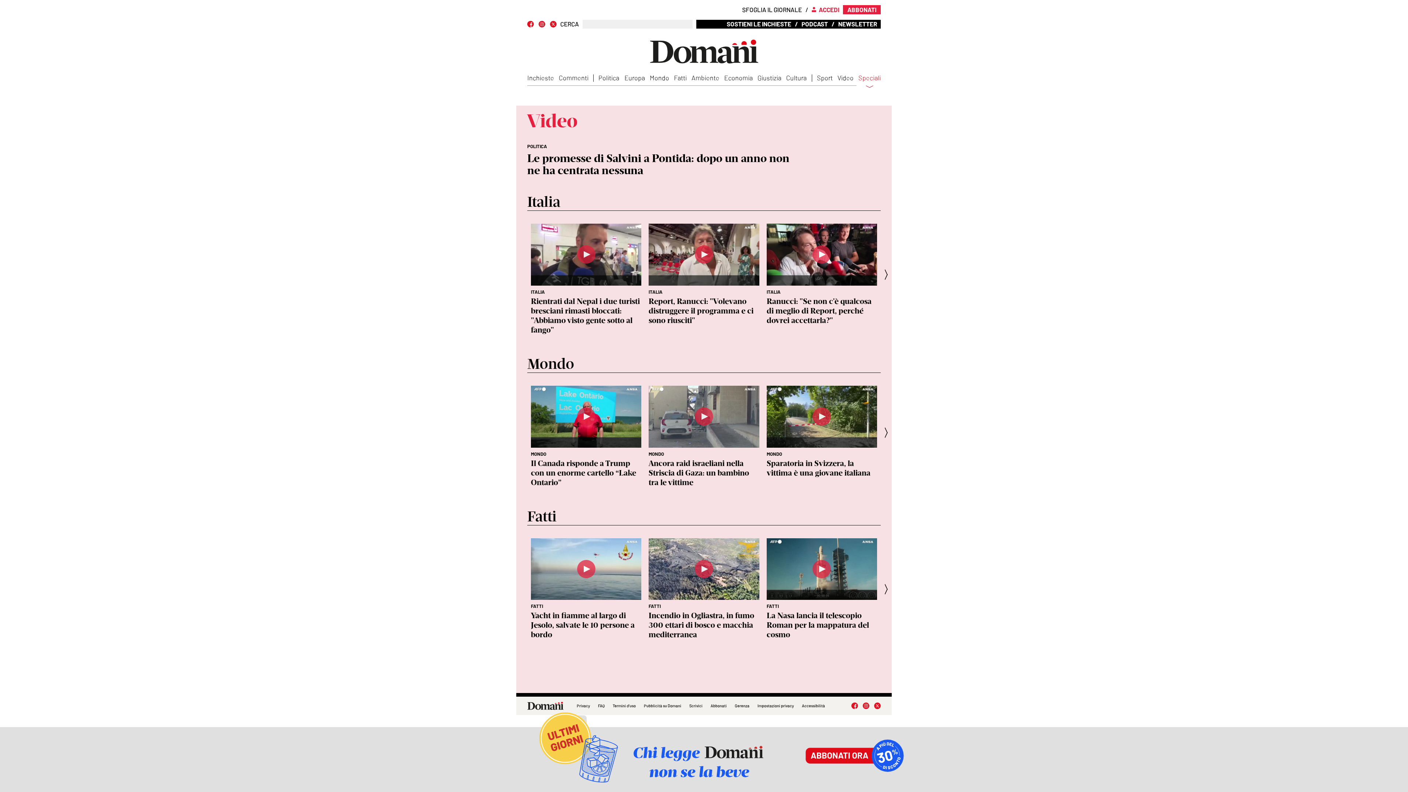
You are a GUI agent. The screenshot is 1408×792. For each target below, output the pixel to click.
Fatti (680, 78)
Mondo (659, 78)
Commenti (573, 78)
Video (845, 78)
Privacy (583, 705)
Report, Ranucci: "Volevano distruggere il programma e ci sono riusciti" (701, 311)
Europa (634, 78)
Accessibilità (813, 705)
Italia (538, 292)
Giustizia (769, 78)
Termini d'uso (624, 705)
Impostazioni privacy (776, 705)
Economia (738, 78)
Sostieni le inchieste (759, 23)
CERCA (569, 24)
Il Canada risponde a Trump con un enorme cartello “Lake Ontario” (583, 473)
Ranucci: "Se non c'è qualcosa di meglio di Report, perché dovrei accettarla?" (819, 311)
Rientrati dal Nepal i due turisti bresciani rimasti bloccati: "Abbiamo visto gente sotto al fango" (585, 315)
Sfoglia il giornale (772, 9)
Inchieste (540, 78)
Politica (608, 78)
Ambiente (705, 78)
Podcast (815, 23)
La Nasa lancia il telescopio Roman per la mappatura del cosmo (818, 625)
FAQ (601, 705)
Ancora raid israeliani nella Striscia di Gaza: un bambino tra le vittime (699, 473)
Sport (825, 78)
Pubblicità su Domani (662, 705)
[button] (888, 274)
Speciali (869, 78)
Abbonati (719, 705)
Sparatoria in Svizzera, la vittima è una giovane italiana (818, 468)
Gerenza (742, 705)
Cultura (796, 78)
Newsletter (857, 23)
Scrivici (696, 705)
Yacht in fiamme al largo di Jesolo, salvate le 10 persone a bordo (583, 625)
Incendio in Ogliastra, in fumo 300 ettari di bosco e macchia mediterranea (701, 625)
